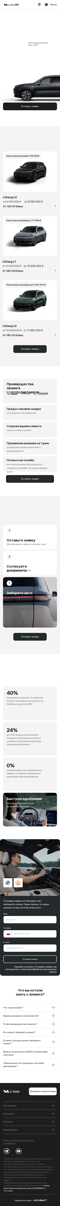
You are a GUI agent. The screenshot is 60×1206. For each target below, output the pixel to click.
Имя (5, 914)
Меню (53, 4)
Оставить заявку (30, 959)
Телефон (7, 928)
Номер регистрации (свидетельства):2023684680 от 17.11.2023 (26, 1188)
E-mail (6, 942)
